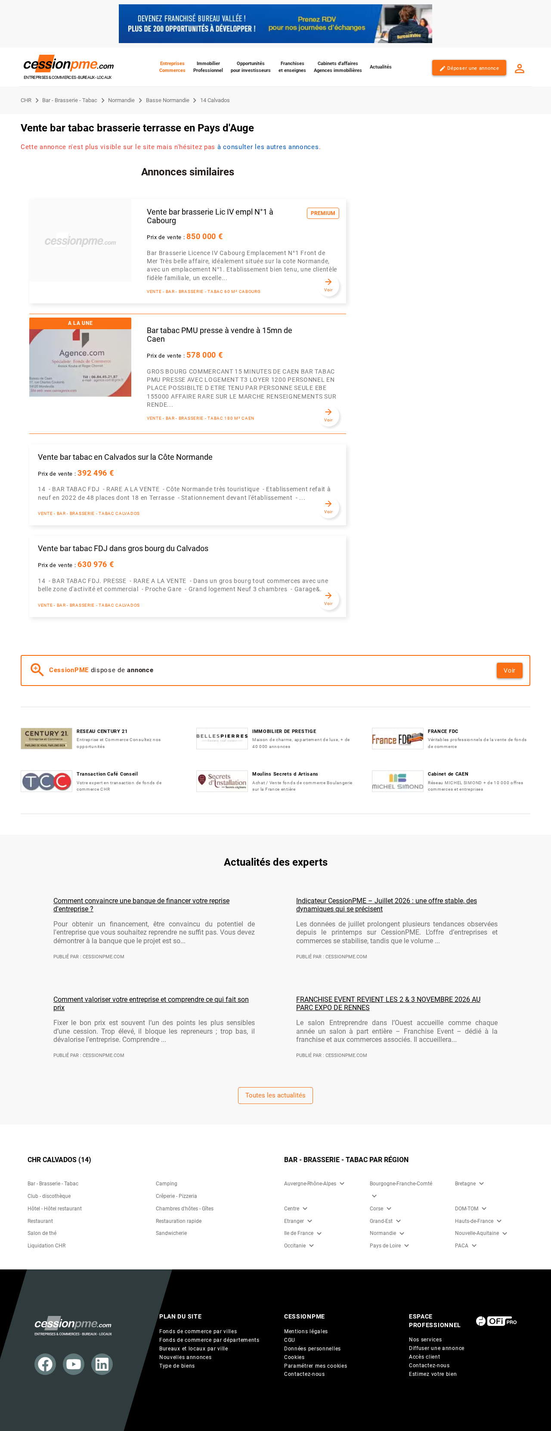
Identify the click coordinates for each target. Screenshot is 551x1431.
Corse (376, 1209)
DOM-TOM (466, 1209)
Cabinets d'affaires (338, 67)
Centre (291, 1209)
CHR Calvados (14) (59, 1160)
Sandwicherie (171, 1233)
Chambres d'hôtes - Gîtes (185, 1209)
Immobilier (208, 67)
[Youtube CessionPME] (73, 1364)
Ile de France (298, 1233)
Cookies (294, 1357)
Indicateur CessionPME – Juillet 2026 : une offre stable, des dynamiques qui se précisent (386, 905)
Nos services (425, 1340)
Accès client (424, 1357)
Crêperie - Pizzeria (176, 1196)
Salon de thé (42, 1233)
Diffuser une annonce (436, 1348)
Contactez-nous (304, 1374)
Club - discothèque (49, 1196)
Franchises (292, 67)
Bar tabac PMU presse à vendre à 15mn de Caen (219, 335)
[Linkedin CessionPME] (102, 1364)
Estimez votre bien (433, 1374)
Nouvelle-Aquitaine (477, 1233)
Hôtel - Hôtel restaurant (55, 1209)
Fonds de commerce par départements (209, 1340)
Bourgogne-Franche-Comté (401, 1184)
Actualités (381, 67)
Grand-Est (381, 1221)
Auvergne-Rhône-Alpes (310, 1184)
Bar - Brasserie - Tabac (53, 1184)
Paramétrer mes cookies (315, 1366)
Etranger (294, 1221)
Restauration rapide (178, 1221)
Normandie (383, 1233)
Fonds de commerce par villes (198, 1331)
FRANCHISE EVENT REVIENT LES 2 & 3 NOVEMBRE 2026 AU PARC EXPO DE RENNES (388, 1003)
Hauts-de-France (474, 1221)
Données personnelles (312, 1349)
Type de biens (177, 1366)
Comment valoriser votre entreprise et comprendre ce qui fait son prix (151, 1003)
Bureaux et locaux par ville (193, 1349)
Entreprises (172, 67)
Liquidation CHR (46, 1246)
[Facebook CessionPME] (45, 1364)
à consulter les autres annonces (268, 147)
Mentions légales (306, 1331)
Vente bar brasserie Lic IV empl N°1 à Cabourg (210, 216)
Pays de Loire (385, 1246)
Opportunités (251, 67)
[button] (342, 1184)
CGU (289, 1340)
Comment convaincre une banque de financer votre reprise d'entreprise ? (141, 905)
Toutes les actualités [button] (275, 1095)
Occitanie (295, 1246)
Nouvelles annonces (185, 1357)
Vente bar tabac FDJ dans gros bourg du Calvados (123, 548)
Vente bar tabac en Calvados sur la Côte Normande (125, 457)
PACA (461, 1246)
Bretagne (465, 1184)
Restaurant (40, 1221)
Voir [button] (510, 670)
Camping (166, 1184)
